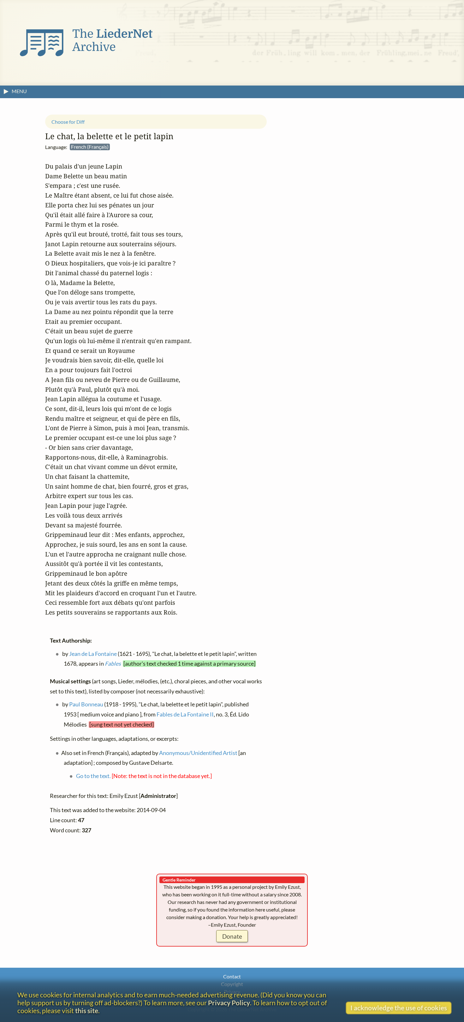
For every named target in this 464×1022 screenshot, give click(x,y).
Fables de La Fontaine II (185, 714)
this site (86, 1010)
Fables (113, 663)
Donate (232, 936)
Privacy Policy (229, 1003)
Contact (232, 976)
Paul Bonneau (86, 704)
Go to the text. (93, 776)
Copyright (232, 984)
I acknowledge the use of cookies (398, 1008)
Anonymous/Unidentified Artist (198, 752)
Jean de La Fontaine (93, 653)
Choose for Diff (68, 121)
